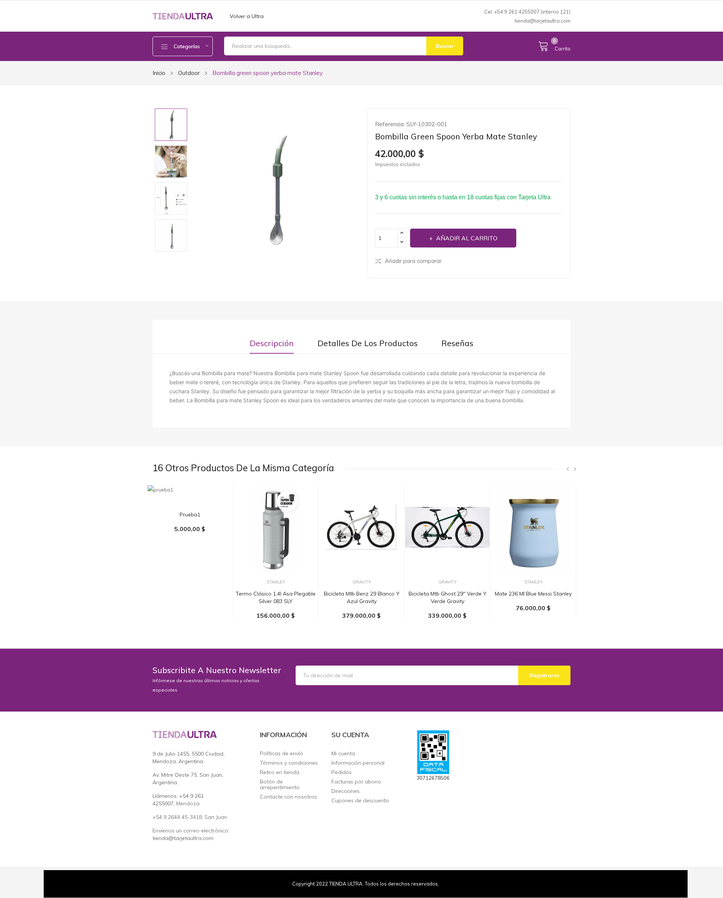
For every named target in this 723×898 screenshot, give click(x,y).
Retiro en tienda (279, 772)
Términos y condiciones (289, 763)
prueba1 (190, 514)
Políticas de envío (281, 753)
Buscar (445, 46)
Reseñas (457, 343)
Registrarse (544, 675)
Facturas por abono (356, 782)
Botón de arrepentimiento (280, 784)
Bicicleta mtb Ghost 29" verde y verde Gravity (448, 597)
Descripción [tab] (272, 343)
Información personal (357, 763)
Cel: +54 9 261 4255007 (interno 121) (527, 12)
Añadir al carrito (466, 238)
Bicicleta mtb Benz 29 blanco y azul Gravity (362, 597)
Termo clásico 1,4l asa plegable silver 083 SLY (276, 597)
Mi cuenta (343, 753)
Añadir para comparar (413, 260)
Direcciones (345, 791)
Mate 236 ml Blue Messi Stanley (533, 593)
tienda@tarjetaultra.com (542, 21)
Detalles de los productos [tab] (367, 343)
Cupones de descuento (360, 800)
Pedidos (341, 772)
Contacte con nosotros (288, 797)
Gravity (361, 582)
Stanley (276, 582)
